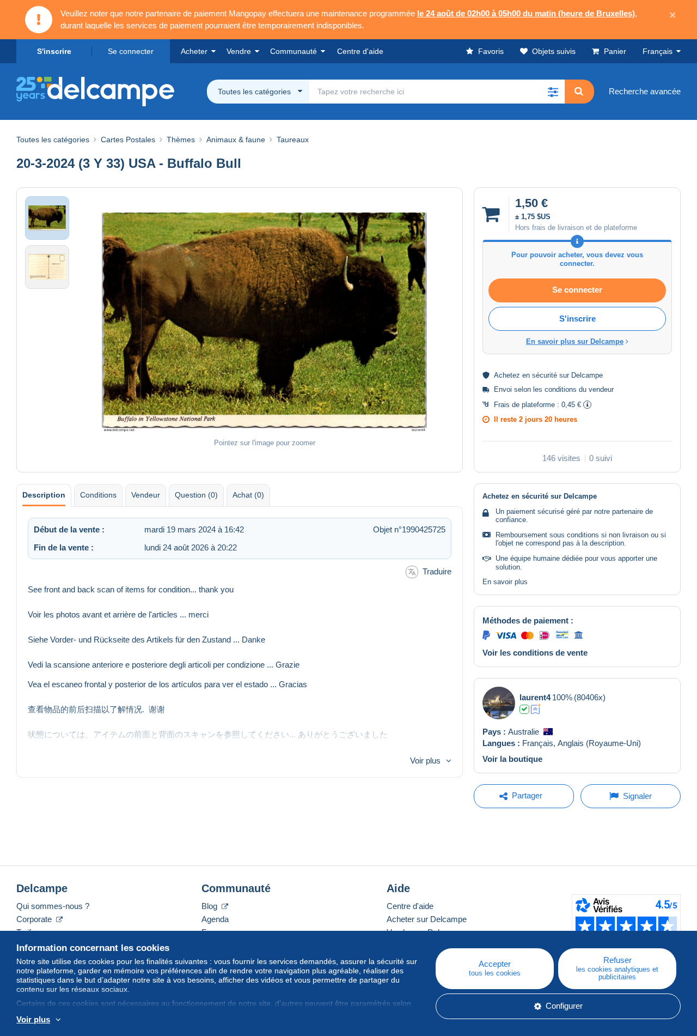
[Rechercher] (579, 92)
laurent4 (535, 697)
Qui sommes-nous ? (52, 906)
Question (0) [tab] (196, 494)
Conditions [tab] (98, 494)
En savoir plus (505, 582)
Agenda (215, 919)
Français (657, 51)
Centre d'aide (410, 906)
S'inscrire (54, 51)
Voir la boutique (512, 759)
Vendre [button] (239, 51)
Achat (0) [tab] (248, 494)
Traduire (437, 571)
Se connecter (131, 51)
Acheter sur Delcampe (427, 919)
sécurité (544, 375)
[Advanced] (536, 709)
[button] (553, 92)
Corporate (35, 919)
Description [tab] (43, 494)
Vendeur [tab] (145, 494)
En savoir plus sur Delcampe (574, 341)
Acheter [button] (194, 51)
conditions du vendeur (579, 389)
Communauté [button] (293, 51)
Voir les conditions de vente (535, 652)
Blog (210, 906)
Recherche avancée (645, 91)
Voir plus (425, 760)
